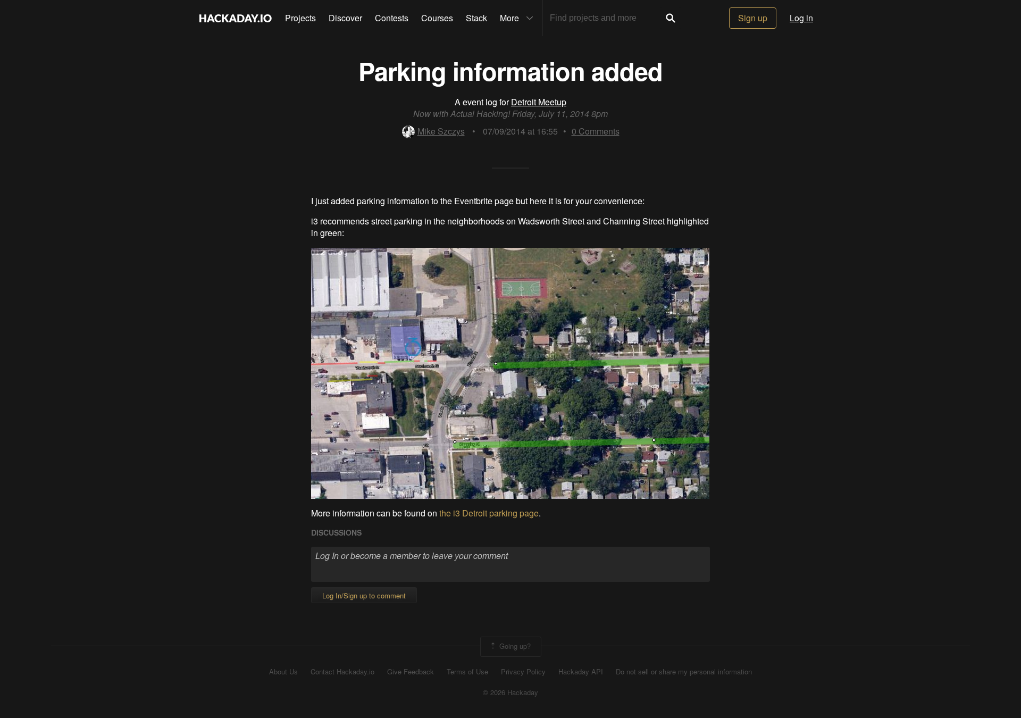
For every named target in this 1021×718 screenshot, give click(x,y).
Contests (391, 18)
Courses (437, 18)
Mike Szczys (441, 131)
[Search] (670, 18)
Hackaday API (580, 672)
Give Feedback (410, 672)
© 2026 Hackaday (510, 692)
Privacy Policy (523, 672)
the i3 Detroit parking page (489, 513)
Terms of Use (467, 672)
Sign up (752, 18)
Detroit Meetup (538, 102)
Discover (345, 18)
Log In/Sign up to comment (364, 595)
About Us (283, 672)
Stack (476, 18)
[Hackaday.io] (236, 18)
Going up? (514, 645)
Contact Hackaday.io (342, 672)
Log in (801, 18)
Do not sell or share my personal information (684, 672)
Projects (300, 18)
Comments (596, 131)
